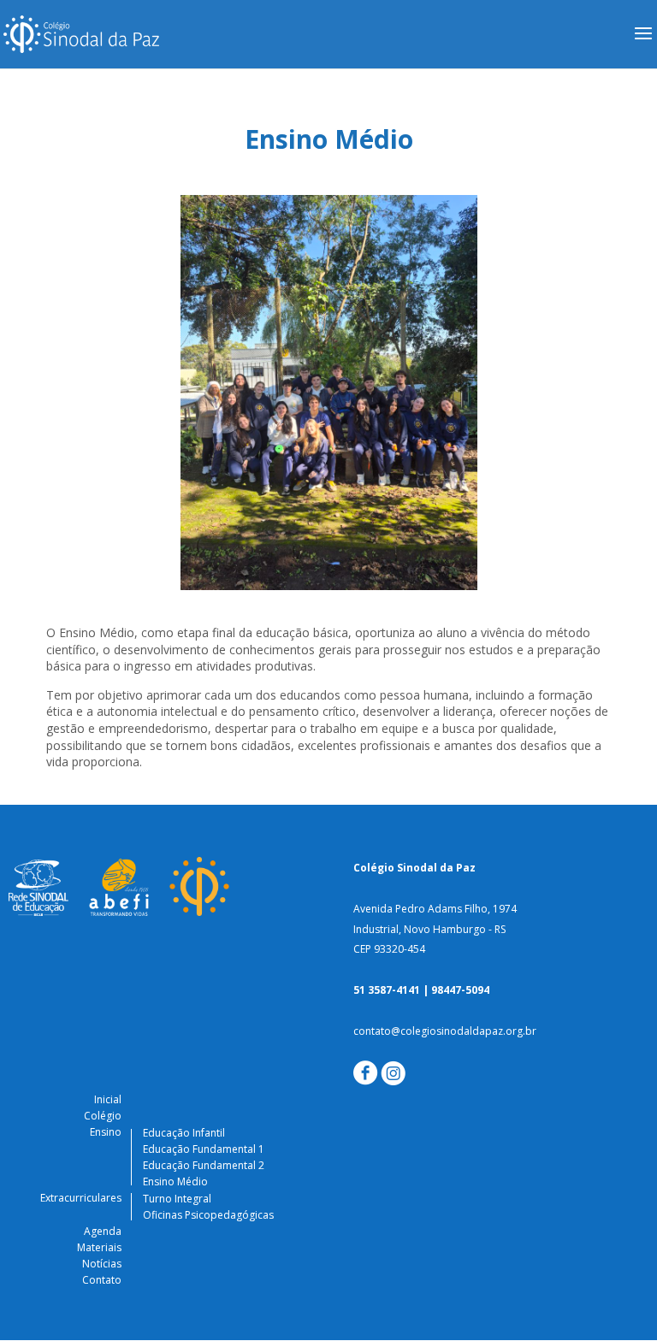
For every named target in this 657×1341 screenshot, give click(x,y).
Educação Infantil (184, 1132)
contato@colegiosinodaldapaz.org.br (444, 1031)
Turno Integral (177, 1198)
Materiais (99, 1247)
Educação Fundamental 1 (203, 1149)
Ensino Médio (175, 1181)
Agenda (102, 1231)
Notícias (101, 1263)
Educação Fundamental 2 (203, 1165)
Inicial (107, 1099)
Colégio (102, 1115)
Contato (101, 1280)
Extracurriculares (80, 1197)
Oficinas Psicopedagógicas (208, 1215)
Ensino (105, 1132)
